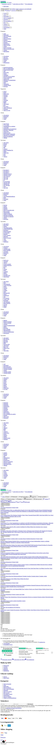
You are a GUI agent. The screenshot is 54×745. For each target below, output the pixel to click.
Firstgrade (5, 109)
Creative (5, 476)
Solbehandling (6, 212)
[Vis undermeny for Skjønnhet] (9, 19)
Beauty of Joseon (7, 238)
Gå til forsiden (6, 643)
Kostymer (5, 86)
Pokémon (5, 95)
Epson (4, 471)
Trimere (5, 217)
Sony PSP (5, 187)
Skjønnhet (5, 37)
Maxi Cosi (5, 346)
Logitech (5, 149)
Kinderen (5, 40)
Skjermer (5, 459)
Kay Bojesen (6, 298)
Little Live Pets (6, 110)
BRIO (4, 102)
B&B (4, 429)
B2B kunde (6, 6)
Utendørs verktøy (7, 371)
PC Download (6, 181)
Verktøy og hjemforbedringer (9, 698)
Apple (4, 146)
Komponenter (6, 460)
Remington (5, 241)
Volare (4, 97)
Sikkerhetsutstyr (6, 330)
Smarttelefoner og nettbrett (9, 126)
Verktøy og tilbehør (7, 214)
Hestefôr (5, 415)
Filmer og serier (6, 45)
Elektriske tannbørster (8, 215)
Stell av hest (6, 416)
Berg (4, 105)
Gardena (5, 379)
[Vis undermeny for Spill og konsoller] (12, 18)
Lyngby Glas (6, 299)
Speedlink (5, 475)
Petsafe (5, 434)
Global (4, 289)
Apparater (5, 261)
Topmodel (5, 100)
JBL (4, 147)
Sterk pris (5, 57)
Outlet (4, 61)
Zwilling (5, 290)
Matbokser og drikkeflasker (9, 80)
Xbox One (5, 177)
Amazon (5, 156)
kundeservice (42, 642)
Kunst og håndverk (7, 77)
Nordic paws (6, 433)
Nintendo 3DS (6, 182)
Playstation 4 (6, 171)
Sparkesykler (6, 79)
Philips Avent (6, 348)
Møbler (5, 273)
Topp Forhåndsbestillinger (9, 196)
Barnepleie (5, 219)
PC (4, 180)
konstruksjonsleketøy (8, 67)
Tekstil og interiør (7, 323)
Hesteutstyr (5, 418)
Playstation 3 (6, 172)
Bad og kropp (6, 211)
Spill (4, 71)
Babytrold (5, 341)
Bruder (4, 101)
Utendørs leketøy (7, 85)
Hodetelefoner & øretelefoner (9, 129)
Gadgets (5, 50)
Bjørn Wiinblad (6, 303)
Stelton (4, 286)
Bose (4, 155)
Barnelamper (6, 333)
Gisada (4, 240)
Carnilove (5, 431)
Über (4, 430)
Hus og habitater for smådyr (9, 414)
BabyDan (5, 340)
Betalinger (5, 669)
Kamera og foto (6, 132)
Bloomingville (6, 293)
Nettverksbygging (7, 464)
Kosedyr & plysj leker (8, 70)
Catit (4, 426)
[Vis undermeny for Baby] (7, 23)
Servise (5, 266)
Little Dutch (6, 104)
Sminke (5, 206)
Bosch (4, 383)
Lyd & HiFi (6, 127)
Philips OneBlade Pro (8, 150)
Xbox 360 (5, 179)
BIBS (4, 343)
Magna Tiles (6, 93)
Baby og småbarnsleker (8, 68)
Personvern (3, 737)
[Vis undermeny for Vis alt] (7, 13)
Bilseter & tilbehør (7, 321)
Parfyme (5, 205)
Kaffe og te (5, 260)
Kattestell (5, 410)
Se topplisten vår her (7, 644)
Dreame (5, 144)
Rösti (4, 282)
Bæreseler (5, 328)
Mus (4, 456)
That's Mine (6, 350)
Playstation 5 (6, 170)
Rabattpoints (6, 670)
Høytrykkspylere (7, 366)
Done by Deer (6, 344)
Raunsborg (5, 230)
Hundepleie (6, 405)
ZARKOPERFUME (8, 229)
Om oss (5, 676)
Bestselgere (5, 58)
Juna (4, 296)
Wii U (4, 186)
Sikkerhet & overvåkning (9, 135)
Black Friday (6, 678)
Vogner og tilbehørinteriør (9, 325)
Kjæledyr (5, 42)
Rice (4, 349)
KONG (5, 425)
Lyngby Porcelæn (7, 285)
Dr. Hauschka (6, 232)
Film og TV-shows (7, 691)
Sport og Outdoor (7, 696)
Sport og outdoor (7, 41)
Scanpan (5, 288)
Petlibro (5, 436)
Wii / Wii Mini (6, 185)
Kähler (4, 307)
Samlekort (5, 81)
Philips (4, 151)
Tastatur (5, 455)
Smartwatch (6, 131)
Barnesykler (6, 72)
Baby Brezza (6, 339)
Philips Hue (6, 152)
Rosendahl (5, 300)
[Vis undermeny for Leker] (7, 15)
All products (6, 56)
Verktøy (5, 46)
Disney (5, 99)
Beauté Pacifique (7, 231)
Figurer (5, 73)
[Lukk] (2, 494)
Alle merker (6, 142)
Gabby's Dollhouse (7, 107)
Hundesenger (6, 406)
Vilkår (2, 734)
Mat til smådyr (6, 412)
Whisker (5, 435)
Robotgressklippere (7, 368)
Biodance (5, 234)
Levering (5, 666)
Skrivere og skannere (8, 461)
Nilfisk (4, 380)
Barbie (4, 92)
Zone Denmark (6, 284)
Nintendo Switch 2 (7, 173)
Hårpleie (5, 207)
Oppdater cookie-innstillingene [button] (7, 742)
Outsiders (5, 96)
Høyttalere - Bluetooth (8, 130)
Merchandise (6, 51)
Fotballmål (5, 75)
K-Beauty (5, 247)
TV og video (6, 125)
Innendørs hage (6, 275)
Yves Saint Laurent (7, 227)
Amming (5, 324)
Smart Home (6, 123)
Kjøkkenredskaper (7, 265)
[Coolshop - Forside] (20, 9)
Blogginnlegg (6, 62)
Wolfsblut (5, 439)
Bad (4, 267)
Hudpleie (5, 209)
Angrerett (5, 668)
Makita (4, 385)
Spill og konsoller (7, 36)
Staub (4, 291)
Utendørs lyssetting (7, 369)
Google (5, 472)
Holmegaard (6, 295)
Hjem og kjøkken (7, 38)
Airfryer (5, 262)
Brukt (4, 197)
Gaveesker (5, 251)
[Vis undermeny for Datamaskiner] (11, 27)
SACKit (5, 304)
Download (5, 199)
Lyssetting (5, 271)
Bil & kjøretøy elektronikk (9, 134)
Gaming (5, 452)
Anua (4, 239)
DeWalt (5, 384)
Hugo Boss (5, 225)
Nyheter (5, 60)
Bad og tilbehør (6, 329)
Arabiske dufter (6, 249)
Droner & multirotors (8, 136)
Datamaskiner (6, 43)
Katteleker (5, 409)
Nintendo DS (6, 184)
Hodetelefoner (6, 457)
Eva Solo (5, 389)
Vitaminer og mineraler (8, 216)
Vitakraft (5, 427)
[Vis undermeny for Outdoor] (8, 24)
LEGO (4, 91)
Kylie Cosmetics (7, 235)
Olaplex (5, 226)
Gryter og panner (7, 264)
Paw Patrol (5, 106)
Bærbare (5, 454)
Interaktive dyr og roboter (9, 76)
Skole (4, 82)
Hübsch (5, 305)
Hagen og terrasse (7, 47)
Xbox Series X (6, 176)
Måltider (5, 320)
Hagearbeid (6, 365)
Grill (4, 364)
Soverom (5, 274)
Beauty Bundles (6, 250)
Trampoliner (6, 84)
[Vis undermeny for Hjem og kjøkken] (12, 21)
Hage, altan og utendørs (8, 689)
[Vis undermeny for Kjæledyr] (9, 26)
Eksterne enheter (7, 463)
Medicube (5, 236)
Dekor (4, 270)
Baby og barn (6, 692)
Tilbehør (5, 137)
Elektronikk (6, 35)
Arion (4, 424)
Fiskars (5, 294)
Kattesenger (6, 411)
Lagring (5, 269)
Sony (4, 154)
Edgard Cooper (6, 438)
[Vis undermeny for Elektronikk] (10, 16)
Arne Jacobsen (6, 302)
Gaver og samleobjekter (8, 332)
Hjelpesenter (6, 665)
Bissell (4, 145)
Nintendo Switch (7, 175)
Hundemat (5, 402)
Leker (4, 33)
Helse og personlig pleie (8, 49)
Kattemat (5, 407)
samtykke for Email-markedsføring (14, 708)
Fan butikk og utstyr (7, 694)
